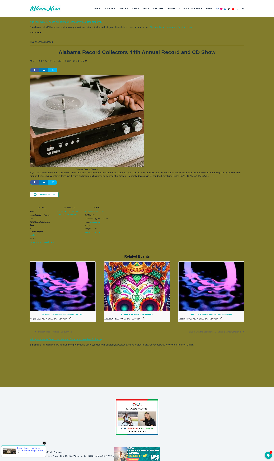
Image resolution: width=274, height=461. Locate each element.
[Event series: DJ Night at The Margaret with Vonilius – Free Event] (70, 318)
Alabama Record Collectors (68, 212)
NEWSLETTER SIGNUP (193, 8)
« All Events (35, 32)
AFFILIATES (172, 8)
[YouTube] (233, 9)
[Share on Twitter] (52, 70)
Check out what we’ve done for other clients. (171, 27)
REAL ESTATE (158, 8)
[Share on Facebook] (34, 70)
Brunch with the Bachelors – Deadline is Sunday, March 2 (215, 332)
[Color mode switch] (243, 9)
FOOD (134, 8)
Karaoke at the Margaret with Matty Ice (137, 314)
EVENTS (122, 8)
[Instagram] (221, 9)
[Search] (238, 9)
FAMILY (146, 8)
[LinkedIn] (225, 9)
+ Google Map (95, 222)
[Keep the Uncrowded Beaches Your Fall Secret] (137, 454)
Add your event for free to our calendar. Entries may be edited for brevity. (66, 22)
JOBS (95, 8)
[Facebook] (217, 9)
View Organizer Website (66, 214)
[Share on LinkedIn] (43, 70)
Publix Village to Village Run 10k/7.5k (55, 332)
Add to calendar (44, 195)
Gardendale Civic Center (94, 212)
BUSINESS (108, 8)
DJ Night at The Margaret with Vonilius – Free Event (62, 314)
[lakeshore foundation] (137, 417)
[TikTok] (229, 9)
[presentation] (62, 286)
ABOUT (209, 8)
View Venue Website (93, 232)
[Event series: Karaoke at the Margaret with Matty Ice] (143, 318)
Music (32, 235)
